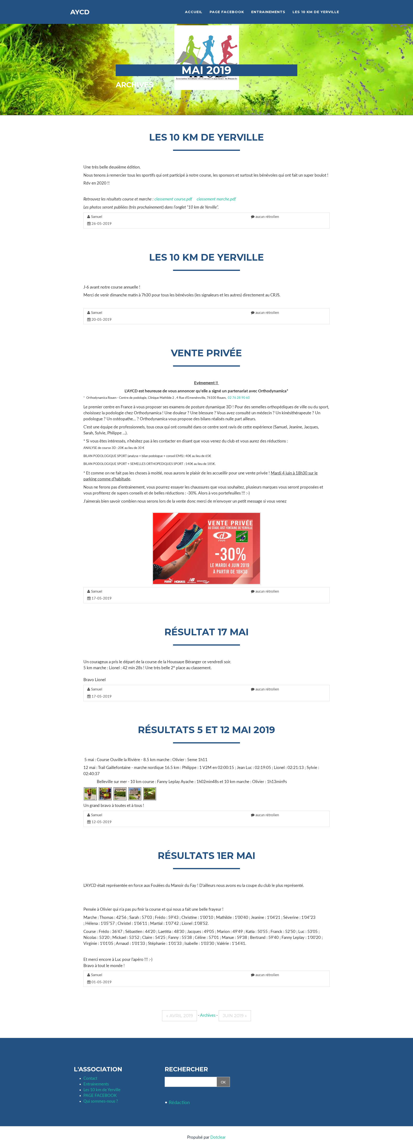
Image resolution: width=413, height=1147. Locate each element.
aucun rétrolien (267, 217)
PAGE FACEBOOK (100, 1096)
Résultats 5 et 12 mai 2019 (206, 730)
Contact (90, 1078)
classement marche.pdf (216, 199)
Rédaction (179, 1102)
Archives (134, 84)
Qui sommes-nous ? (100, 1101)
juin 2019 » (235, 1015)
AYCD (80, 12)
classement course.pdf (173, 199)
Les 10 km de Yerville (206, 137)
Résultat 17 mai (206, 632)
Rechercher (186, 1069)
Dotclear (218, 1137)
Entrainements (96, 1084)
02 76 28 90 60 (239, 397)
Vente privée (206, 353)
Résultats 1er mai (206, 855)
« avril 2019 (179, 1015)
